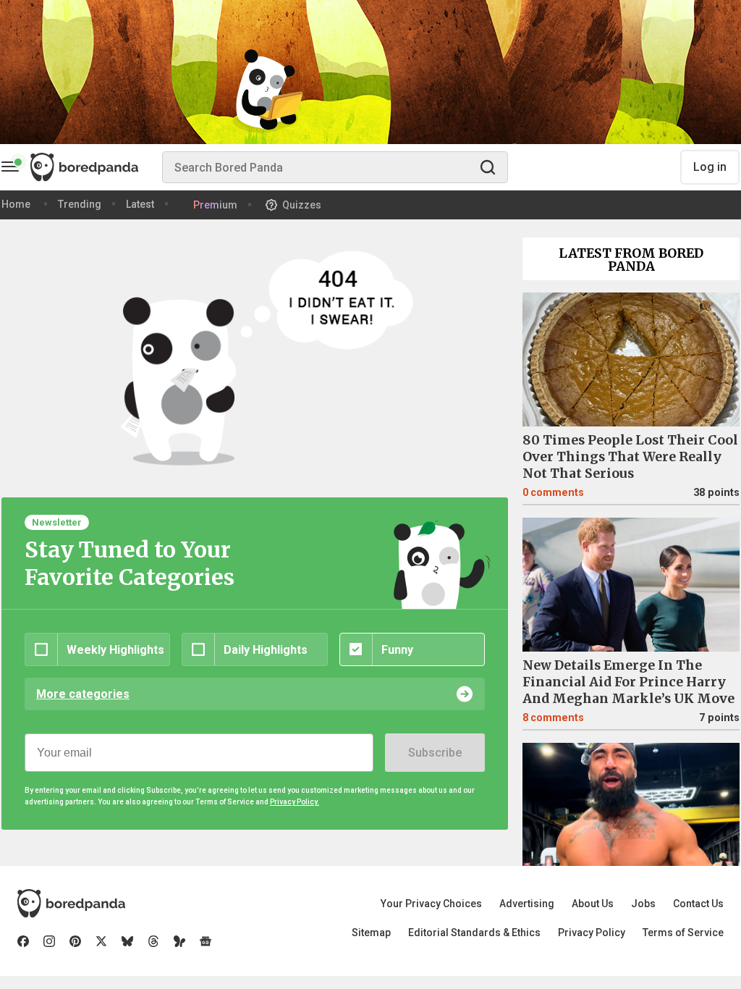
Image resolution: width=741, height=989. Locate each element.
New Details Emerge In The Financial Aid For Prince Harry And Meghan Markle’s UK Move (628, 682)
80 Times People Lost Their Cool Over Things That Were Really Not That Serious (630, 456)
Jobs (643, 903)
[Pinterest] (75, 941)
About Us (593, 903)
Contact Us (698, 903)
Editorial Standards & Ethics (474, 932)
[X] (101, 941)
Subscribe (435, 752)
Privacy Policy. (294, 802)
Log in (710, 167)
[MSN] (179, 941)
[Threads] (153, 941)
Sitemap (371, 932)
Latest (140, 204)
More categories (83, 694)
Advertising (526, 903)
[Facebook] (23, 941)
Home (15, 204)
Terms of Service (683, 932)
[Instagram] (49, 941)
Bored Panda (71, 903)
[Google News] (205, 941)
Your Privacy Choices (431, 903)
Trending (79, 204)
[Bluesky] (127, 941)
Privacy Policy (591, 932)
